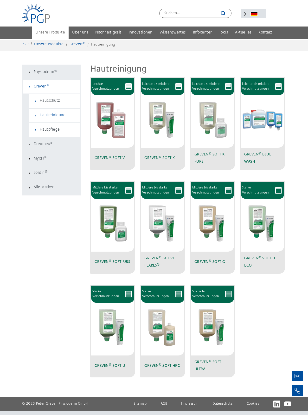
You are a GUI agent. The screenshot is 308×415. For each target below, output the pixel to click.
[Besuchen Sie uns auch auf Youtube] (287, 404)
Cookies (253, 404)
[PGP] (36, 13)
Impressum (189, 404)
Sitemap (140, 404)
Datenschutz (222, 404)
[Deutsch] (254, 14)
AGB (164, 404)
